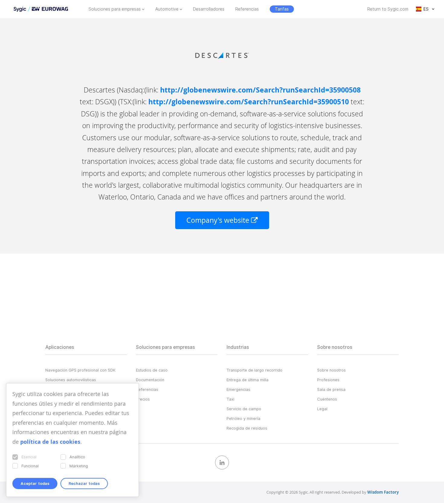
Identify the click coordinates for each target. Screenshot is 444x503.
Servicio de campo (244, 408)
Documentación (150, 379)
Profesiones (328, 379)
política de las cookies (50, 442)
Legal (322, 408)
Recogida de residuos (247, 428)
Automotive (167, 9)
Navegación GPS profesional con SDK (80, 370)
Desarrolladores (208, 9)
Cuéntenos (327, 399)
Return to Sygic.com (387, 9)
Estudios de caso (152, 370)
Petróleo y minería (243, 418)
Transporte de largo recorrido (254, 370)
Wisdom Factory (383, 492)
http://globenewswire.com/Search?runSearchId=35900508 (260, 90)
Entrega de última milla (248, 379)
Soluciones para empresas (114, 9)
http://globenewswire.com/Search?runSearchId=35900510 (248, 101)
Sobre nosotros (331, 370)
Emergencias (238, 389)
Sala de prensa (331, 389)
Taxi (230, 399)
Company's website (218, 220)
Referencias (247, 9)
